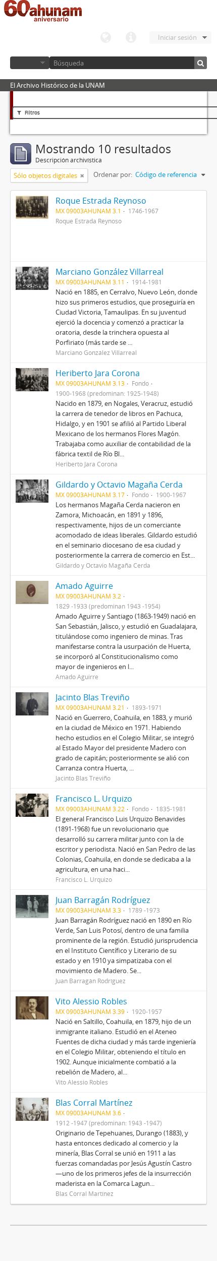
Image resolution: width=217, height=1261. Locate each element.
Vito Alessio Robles (91, 1001)
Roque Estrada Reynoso (101, 200)
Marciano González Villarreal (110, 271)
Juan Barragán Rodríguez (103, 900)
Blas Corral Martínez (94, 1102)
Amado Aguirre (84, 585)
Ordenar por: (112, 174)
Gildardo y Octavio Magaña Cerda (119, 484)
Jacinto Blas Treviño (93, 697)
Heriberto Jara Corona (98, 373)
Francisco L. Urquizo (94, 798)
